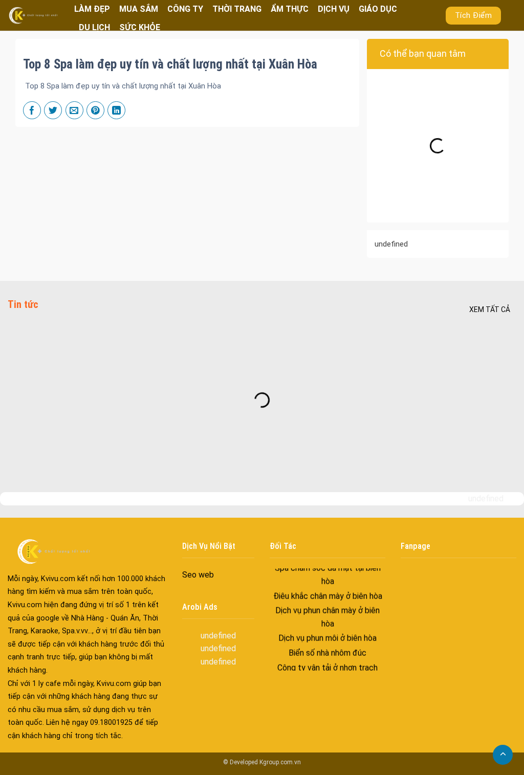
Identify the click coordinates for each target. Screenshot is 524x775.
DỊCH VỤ (334, 9)
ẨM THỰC (290, 9)
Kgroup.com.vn (280, 762)
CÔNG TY (185, 9)
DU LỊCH (94, 27)
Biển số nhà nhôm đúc (327, 645)
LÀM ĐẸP (92, 9)
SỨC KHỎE (139, 27)
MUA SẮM (138, 9)
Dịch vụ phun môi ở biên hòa (327, 630)
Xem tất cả (489, 309)
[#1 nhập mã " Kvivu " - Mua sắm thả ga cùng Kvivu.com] (33, 15)
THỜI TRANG (236, 9)
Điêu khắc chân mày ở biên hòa (327, 588)
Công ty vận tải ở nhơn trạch (327, 660)
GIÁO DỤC (378, 9)
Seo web (198, 575)
